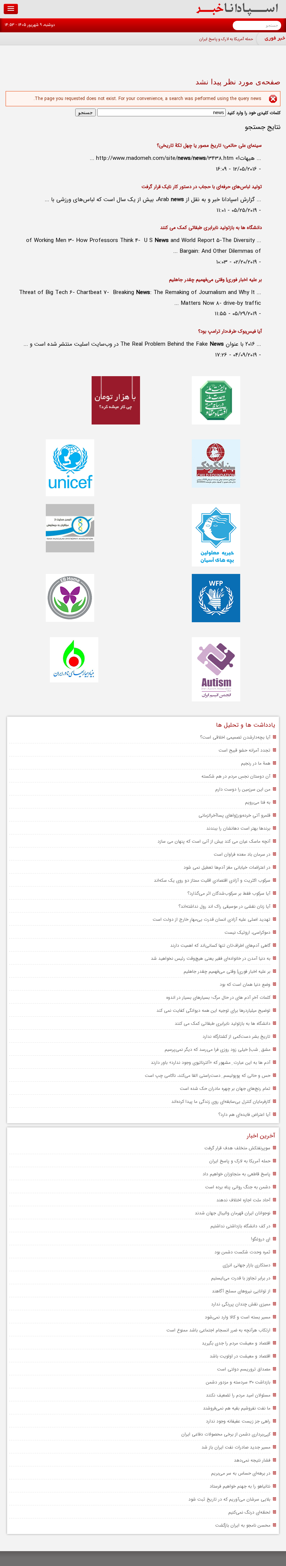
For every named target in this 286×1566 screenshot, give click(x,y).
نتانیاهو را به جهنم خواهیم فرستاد (240, 1486)
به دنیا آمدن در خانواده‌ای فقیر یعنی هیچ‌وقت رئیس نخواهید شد (210, 958)
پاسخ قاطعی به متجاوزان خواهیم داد (236, 1174)
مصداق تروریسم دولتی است (243, 1369)
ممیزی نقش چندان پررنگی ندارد (240, 1304)
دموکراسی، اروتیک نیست (247, 932)
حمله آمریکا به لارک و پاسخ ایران (226, 39)
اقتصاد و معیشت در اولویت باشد (240, 1356)
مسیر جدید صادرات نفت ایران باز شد (235, 1447)
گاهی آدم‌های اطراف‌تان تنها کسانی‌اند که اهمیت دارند (220, 945)
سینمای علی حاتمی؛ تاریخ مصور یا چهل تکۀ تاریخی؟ (209, 145)
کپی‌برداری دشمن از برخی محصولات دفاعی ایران (225, 1434)
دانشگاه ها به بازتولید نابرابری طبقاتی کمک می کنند (211, 228)
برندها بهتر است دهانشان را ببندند (238, 828)
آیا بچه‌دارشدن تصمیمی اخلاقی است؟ (235, 737)
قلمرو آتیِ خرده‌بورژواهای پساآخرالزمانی (234, 815)
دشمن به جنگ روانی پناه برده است (237, 1187)
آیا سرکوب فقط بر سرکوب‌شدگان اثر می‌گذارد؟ (228, 893)
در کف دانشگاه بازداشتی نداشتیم (240, 1226)
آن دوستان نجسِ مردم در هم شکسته (235, 776)
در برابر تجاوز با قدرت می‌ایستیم (240, 1278)
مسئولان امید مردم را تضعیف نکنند (238, 1395)
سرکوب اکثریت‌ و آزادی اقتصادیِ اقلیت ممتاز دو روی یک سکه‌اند (212, 880)
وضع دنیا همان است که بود (245, 984)
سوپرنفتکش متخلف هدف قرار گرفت (237, 1148)
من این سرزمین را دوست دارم (242, 789)
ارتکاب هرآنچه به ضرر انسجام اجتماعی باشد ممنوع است (218, 1330)
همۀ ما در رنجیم (255, 763)
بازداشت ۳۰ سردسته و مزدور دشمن (238, 1382)
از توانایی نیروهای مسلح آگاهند (241, 1291)
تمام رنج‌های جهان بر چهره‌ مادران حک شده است (225, 1088)
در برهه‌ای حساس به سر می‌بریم (240, 1473)
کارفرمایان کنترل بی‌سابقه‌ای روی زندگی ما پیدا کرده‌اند (220, 1101)
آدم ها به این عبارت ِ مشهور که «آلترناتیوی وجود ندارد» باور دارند (210, 1062)
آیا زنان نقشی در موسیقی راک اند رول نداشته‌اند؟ (224, 906)
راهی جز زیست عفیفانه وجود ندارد (238, 1421)
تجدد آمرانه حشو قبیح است (244, 750)
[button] (11, 9)
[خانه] (237, 14)
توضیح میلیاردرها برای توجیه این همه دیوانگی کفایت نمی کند (213, 1010)
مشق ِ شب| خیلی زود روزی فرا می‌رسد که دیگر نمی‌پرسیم (217, 1049)
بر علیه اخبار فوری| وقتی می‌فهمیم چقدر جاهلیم (215, 280)
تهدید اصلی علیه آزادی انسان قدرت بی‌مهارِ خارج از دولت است (211, 919)
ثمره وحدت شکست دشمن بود (242, 1252)
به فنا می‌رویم (257, 802)
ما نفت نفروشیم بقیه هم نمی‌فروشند (236, 1408)
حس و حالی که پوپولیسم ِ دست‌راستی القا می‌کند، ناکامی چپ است (207, 1075)
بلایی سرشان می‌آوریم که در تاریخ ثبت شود (229, 1499)
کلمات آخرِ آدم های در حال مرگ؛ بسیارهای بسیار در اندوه (218, 997)
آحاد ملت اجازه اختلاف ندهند (243, 1200)
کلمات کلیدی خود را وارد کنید (253, 112)
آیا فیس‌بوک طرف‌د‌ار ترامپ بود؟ (230, 331)
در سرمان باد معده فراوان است (242, 854)
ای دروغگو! (260, 1239)
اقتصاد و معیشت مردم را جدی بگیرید (236, 1343)
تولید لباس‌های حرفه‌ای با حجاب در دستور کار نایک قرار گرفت (202, 187)
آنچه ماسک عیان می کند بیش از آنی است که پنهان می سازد (214, 841)
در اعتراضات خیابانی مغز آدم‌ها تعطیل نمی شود (227, 867)
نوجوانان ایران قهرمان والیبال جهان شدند (232, 1213)
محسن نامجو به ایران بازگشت (242, 1525)
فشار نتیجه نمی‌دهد (252, 1460)
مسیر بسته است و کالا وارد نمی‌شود (237, 1317)
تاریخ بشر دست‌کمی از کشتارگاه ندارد (236, 1036)
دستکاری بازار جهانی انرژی (246, 1265)
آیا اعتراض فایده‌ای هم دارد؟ (244, 1114)
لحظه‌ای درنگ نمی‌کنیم (249, 1512)
